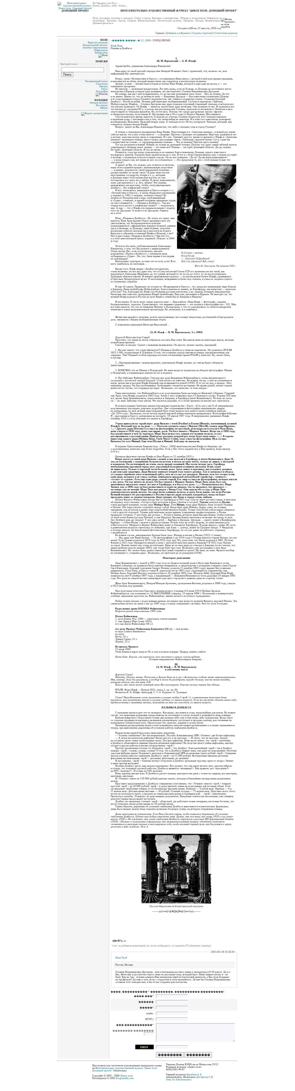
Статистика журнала (226, 33)
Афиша (104, 107)
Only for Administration (179, 1079)
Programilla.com (125, 1078)
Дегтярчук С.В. (204, 1077)
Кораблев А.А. (194, 1074)
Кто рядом (102, 105)
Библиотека (101, 52)
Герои (104, 89)
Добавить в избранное (178, 33)
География (102, 91)
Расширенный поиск (96, 81)
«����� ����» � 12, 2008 (130, 40)
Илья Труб (121, 957)
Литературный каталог (95, 45)
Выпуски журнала (98, 42)
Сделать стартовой (202, 33)
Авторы (103, 86)
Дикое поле (126, 1075)
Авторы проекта (99, 102)
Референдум (101, 50)
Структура (102, 84)
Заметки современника (95, 47)
